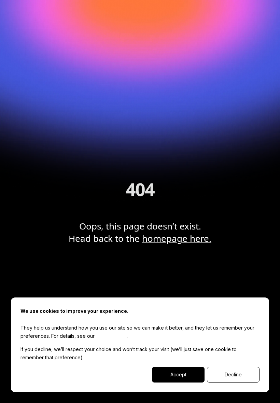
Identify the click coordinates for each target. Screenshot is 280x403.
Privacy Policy (111, 336)
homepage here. (176, 238)
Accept (178, 374)
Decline (233, 374)
